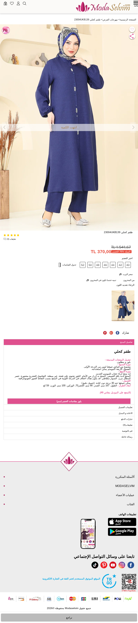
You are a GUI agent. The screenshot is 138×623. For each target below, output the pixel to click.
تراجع (69, 617)
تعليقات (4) (11, 239)
